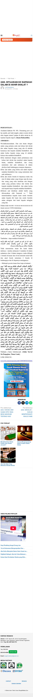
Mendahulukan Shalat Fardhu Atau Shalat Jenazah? (7, 443)
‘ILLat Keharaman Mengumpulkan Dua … (13, 548)
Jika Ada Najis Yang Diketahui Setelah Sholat (8, 464)
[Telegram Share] (27, 403)
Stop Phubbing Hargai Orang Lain (11, 545)
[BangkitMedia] (16, 35)
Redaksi (24, 681)
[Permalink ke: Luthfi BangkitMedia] (2, 88)
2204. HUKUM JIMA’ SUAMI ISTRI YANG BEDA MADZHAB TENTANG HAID (7, 412)
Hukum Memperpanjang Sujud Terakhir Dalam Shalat (24, 443)
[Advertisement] (16, 16)
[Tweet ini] (23, 403)
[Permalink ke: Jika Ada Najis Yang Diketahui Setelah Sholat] (8, 455)
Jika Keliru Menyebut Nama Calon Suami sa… (14, 551)
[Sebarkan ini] (19, 403)
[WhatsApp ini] (30, 403)
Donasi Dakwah (16, 683)
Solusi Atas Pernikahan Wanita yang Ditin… (13, 557)
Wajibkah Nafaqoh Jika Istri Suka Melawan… (14, 554)
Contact (8, 681)
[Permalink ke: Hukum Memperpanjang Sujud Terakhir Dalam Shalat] (24, 433)
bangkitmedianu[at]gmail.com (11, 656)
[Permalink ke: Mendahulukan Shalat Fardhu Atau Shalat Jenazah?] (8, 433)
